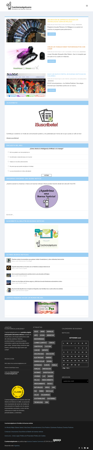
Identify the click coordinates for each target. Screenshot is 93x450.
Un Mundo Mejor (9, 427)
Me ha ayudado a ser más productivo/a (20, 152)
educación (50, 354)
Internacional (75, 51)
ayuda (42, 335)
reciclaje (49, 391)
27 (67, 364)
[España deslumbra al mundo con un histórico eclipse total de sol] (8, 268)
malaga (37, 380)
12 (63, 356)
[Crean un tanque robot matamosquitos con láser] (26, 57)
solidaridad (45, 395)
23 (79, 360)
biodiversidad (39, 339)
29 (75, 364)
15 (75, 356)
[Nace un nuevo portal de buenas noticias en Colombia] (26, 85)
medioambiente (39, 383)
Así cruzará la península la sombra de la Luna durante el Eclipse (30, 274)
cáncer (37, 350)
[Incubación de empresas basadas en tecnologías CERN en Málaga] (26, 30)
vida (46, 402)
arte (36, 335)
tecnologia (38, 402)
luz (44, 376)
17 (82, 356)
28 (71, 364)
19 (63, 360)
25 (86, 360)
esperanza (38, 365)
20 (67, 360)
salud (36, 395)
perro (41, 391)
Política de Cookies (40, 436)
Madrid (50, 376)
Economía (21, 290)
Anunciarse (15, 431)
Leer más (51, 34)
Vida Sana (27, 427)
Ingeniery (17, 445)
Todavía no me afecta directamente (19, 161)
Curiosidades (68, 51)
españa (49, 361)
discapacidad (39, 354)
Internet (67, 78)
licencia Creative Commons (35, 441)
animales (50, 331)
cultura (48, 346)
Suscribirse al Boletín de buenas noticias (31, 431)
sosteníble (51, 398)
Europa (46, 365)
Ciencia (21, 268)
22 (75, 360)
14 (71, 356)
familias (37, 369)
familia (54, 365)
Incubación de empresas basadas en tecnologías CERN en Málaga (62, 21)
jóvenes (37, 376)
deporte (45, 350)
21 (71, 360)
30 (79, 364)
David (56, 24)
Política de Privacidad (26, 436)
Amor (42, 331)
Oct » (68, 368)
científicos (38, 346)
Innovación (68, 24)
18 (86, 356)
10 (82, 352)
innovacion (47, 369)
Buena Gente (19, 427)
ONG (53, 387)
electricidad (38, 357)
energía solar (39, 361)
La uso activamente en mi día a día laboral (20, 171)
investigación (48, 372)
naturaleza (38, 387)
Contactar (8, 431)
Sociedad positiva (82, 78)
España (25, 268)
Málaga (73, 24)
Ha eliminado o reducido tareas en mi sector (21, 157)
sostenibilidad (39, 398)
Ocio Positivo (46, 427)
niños (47, 387)
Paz (35, 391)
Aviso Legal (16, 436)
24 (82, 360)
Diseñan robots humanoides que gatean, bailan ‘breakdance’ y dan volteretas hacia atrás (38, 259)
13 (67, 356)
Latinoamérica (73, 78)
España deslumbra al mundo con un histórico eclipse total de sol (31, 266)
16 (79, 356)
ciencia (51, 342)
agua (36, 331)
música (49, 383)
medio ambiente (47, 380)
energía (48, 357)
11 (86, 352)
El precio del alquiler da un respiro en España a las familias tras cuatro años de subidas (37, 288)
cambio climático (40, 342)
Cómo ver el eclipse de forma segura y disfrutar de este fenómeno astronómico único (37, 281)
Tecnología (29, 261)
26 (64, 364)
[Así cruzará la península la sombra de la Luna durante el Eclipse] (8, 275)
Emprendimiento (36, 427)
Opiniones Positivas (56, 427)
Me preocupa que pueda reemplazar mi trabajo (21, 166)
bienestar (50, 335)
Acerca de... (8, 436)
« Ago (63, 368)
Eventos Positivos (68, 427)
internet (37, 372)
